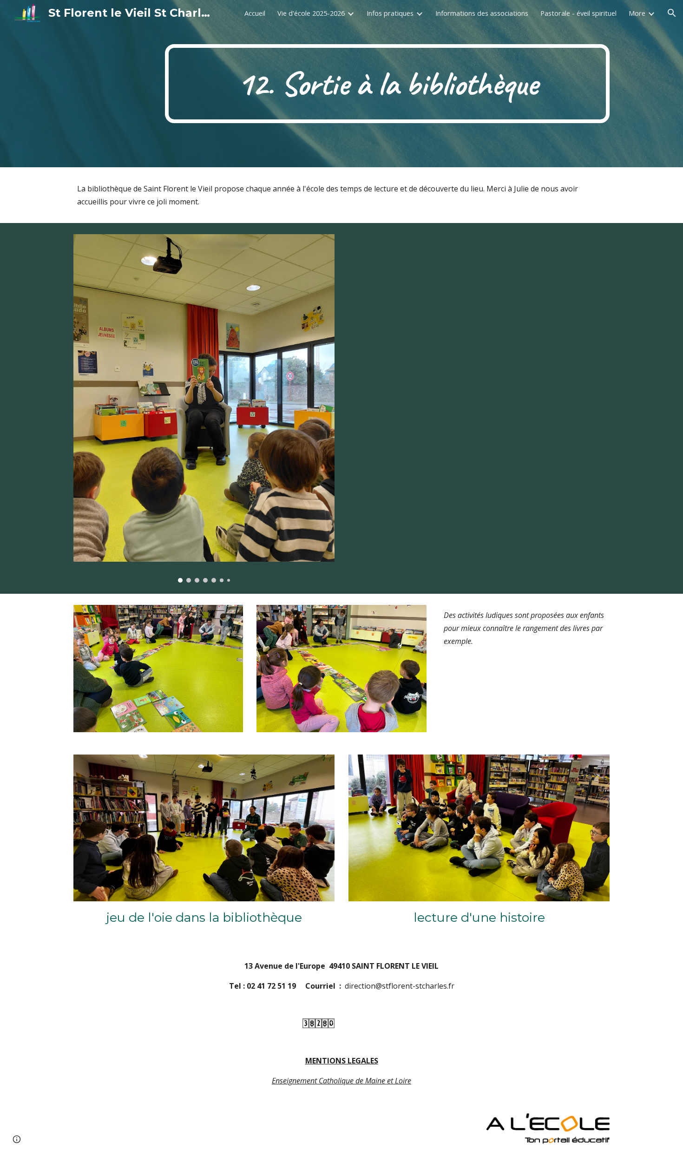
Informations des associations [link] (481, 13)
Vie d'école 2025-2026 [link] (311, 13)
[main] (387, 83)
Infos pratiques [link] (390, 13)
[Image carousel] (204, 408)
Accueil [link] (254, 13)
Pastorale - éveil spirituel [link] (578, 13)
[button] (672, 13)
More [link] (637, 13)
